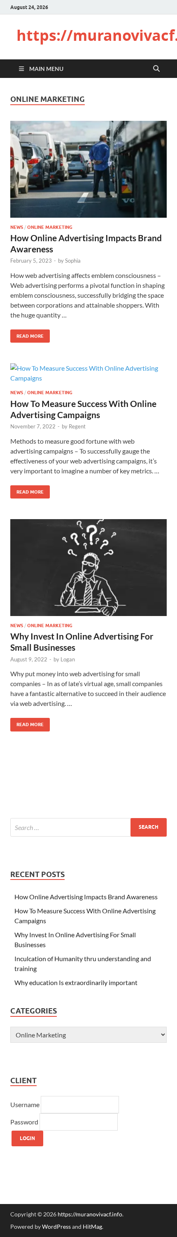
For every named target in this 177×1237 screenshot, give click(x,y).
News (16, 227)
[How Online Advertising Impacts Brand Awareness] (88, 169)
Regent (77, 426)
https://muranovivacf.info (90, 1214)
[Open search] (156, 68)
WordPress (56, 1226)
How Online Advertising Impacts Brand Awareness (86, 897)
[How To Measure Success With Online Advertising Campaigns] (88, 373)
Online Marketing (49, 227)
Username (25, 1104)
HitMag (92, 1226)
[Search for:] (88, 827)
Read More (27, 334)
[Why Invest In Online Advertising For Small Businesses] (88, 567)
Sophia (73, 260)
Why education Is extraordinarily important (75, 982)
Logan (68, 659)
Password (25, 1122)
